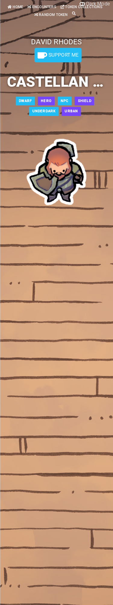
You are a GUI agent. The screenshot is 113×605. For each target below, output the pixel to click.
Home (17, 7)
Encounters (43, 7)
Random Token (53, 15)
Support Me (62, 55)
